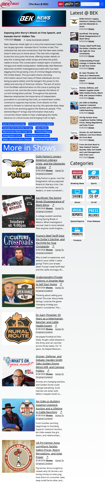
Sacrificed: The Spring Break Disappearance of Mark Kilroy (50, 201)
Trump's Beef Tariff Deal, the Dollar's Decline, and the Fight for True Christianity (50, 241)
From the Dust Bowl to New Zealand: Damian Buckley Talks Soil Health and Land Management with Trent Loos (90, 149)
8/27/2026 (83, 140)
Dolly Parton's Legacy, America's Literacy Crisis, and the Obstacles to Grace (50, 162)
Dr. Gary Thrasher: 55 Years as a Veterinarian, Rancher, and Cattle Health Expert (49, 320)
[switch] (102, 4)
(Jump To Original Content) (37, 39)
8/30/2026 (83, 29)
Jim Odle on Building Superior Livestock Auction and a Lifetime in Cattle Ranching (49, 407)
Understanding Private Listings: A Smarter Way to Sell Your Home (50, 280)
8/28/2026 (83, 83)
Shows (17, 39)
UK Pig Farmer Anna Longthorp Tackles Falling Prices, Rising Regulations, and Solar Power (49, 450)
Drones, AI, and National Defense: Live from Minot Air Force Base (90, 135)
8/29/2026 (83, 68)
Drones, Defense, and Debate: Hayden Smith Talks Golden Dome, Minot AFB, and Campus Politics (50, 363)
